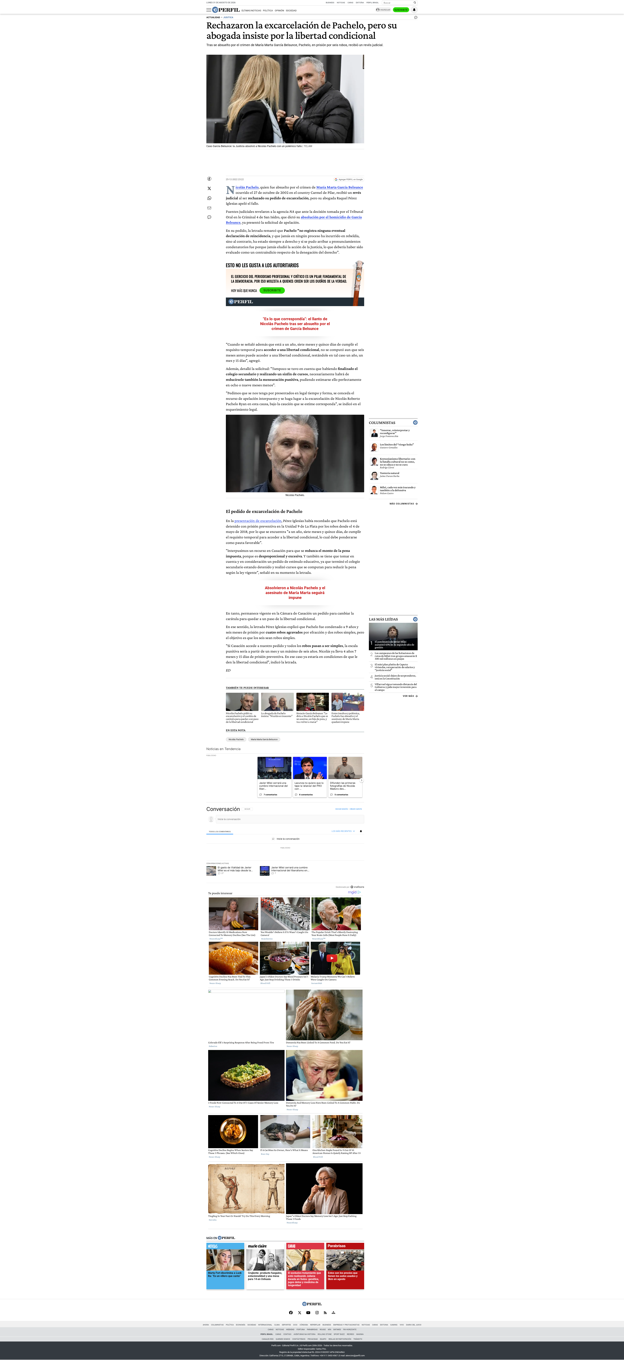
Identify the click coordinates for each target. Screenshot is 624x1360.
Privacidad (313, 1339)
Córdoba (304, 1325)
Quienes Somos (283, 1339)
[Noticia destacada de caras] (305, 1246)
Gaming (393, 1325)
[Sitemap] (333, 1313)
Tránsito (357, 1339)
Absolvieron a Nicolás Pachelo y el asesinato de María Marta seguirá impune (295, 593)
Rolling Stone (325, 1334)
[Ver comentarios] (415, 18)
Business (330, 3)
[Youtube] (308, 1313)
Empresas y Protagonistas (346, 1325)
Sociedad (291, 10)
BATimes (337, 1330)
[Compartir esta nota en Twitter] (209, 188)
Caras (350, 3)
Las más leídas (383, 619)
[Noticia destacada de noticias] (225, 1246)
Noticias (341, 3)
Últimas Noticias (251, 10)
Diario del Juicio (413, 1325)
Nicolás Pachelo (236, 739)
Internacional (265, 1325)
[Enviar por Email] (209, 208)
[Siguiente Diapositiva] (361, 780)
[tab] (219, 831)
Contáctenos (298, 1339)
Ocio (295, 1325)
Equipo (323, 1339)
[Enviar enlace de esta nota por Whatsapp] (209, 198)
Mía (329, 1330)
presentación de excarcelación (257, 520)
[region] (285, 848)
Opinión (279, 10)
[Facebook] (291, 1313)
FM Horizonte (349, 1330)
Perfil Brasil (372, 3)
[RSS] (325, 1313)
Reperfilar (315, 1325)
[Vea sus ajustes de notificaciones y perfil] (414, 9)
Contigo (287, 1334)
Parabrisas (312, 1330)
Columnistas (382, 422)
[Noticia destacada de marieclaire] (265, 1246)
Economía (240, 1325)
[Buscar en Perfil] (415, 2)
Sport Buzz (339, 1334)
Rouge (323, 1330)
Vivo (402, 1325)
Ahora (206, 1325)
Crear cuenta (356, 809)
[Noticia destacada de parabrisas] (345, 1246)
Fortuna (301, 1330)
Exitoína (360, 3)
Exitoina (384, 1325)
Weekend (290, 1330)
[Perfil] (226, 1238)
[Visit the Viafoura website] (357, 886)
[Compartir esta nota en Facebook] (209, 179)
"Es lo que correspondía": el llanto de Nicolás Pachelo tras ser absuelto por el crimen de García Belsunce (295, 324)
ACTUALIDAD (213, 17)
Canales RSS (267, 1339)
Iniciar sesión (341, 809)
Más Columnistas (402, 503)
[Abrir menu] (208, 10)
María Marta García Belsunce (264, 739)
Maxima (360, 1334)
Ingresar (385, 10)
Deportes (286, 1325)
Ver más (408, 696)
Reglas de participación (340, 1339)
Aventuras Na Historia (304, 1334)
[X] (299, 1313)
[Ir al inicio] (226, 10)
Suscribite (401, 10)
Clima (277, 1325)
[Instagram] (317, 1313)
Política (268, 10)
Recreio (350, 1334)
